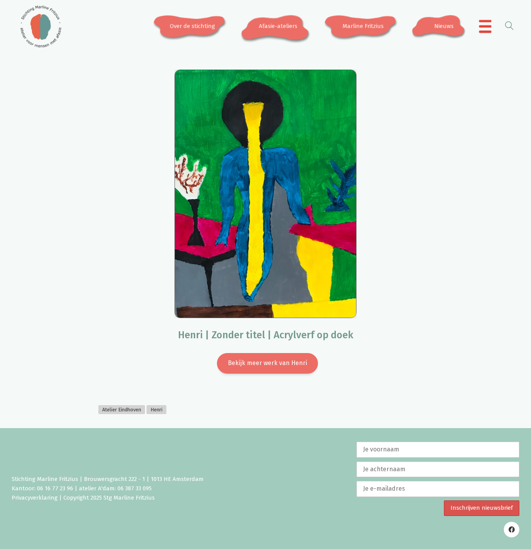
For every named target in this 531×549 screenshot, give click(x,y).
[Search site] (509, 27)
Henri (156, 410)
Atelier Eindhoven (121, 410)
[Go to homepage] (40, 26)
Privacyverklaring (35, 497)
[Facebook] (511, 529)
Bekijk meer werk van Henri (267, 363)
